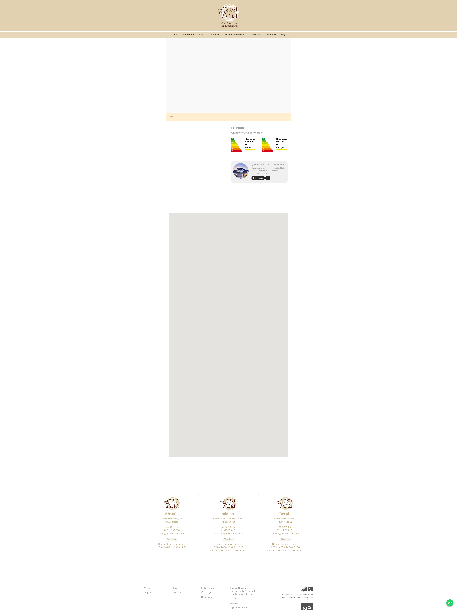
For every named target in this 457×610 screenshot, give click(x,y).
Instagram (208, 592)
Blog (282, 34)
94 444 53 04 (172, 527)
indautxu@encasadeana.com (228, 533)
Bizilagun (234, 603)
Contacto (271, 34)
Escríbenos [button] (258, 178)
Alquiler (215, 34)
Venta (202, 34)
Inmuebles (188, 34)
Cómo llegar (171, 539)
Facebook (209, 588)
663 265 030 (173, 530)
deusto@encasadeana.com (285, 533)
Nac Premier (236, 598)
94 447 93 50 (285, 527)
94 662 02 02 (228, 527)
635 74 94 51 (286, 530)
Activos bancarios (234, 34)
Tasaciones (255, 34)
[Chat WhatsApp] (449, 602)
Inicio (175, 34)
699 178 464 (229, 530)
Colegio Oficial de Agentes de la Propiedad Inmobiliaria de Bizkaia (242, 591)
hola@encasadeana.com (172, 533)
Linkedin (207, 597)
